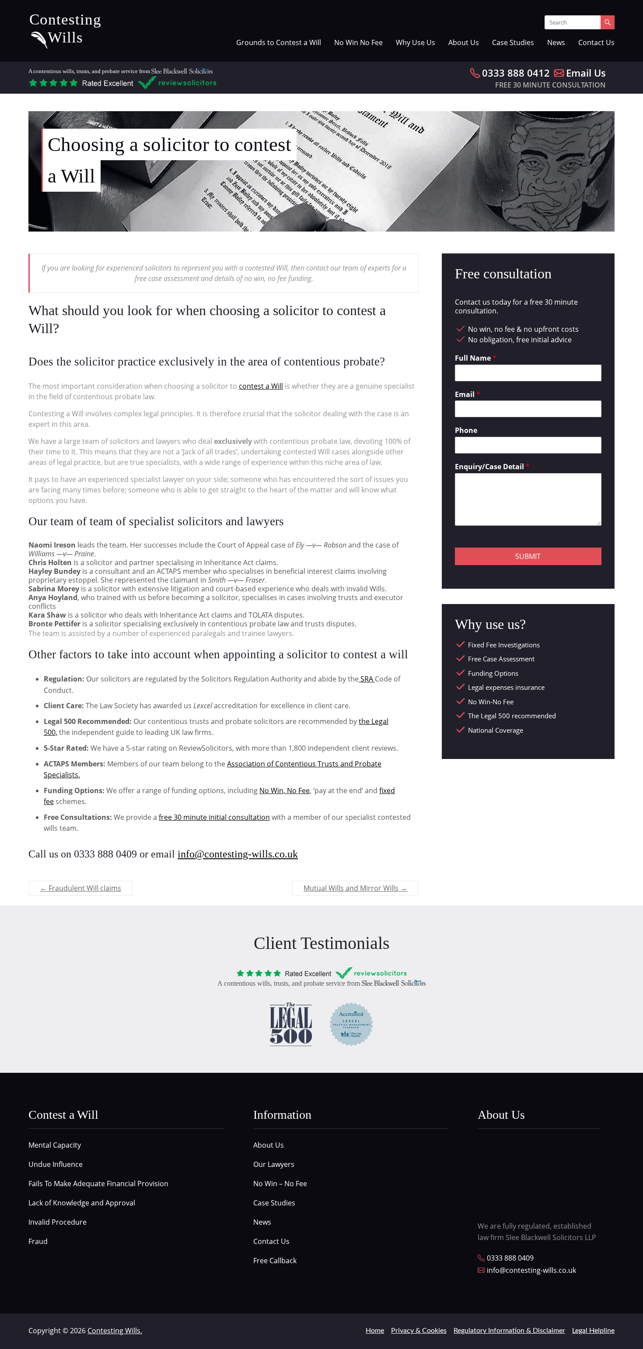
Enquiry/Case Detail (492, 466)
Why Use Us (415, 42)
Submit (528, 556)
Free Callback (275, 1260)
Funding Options (493, 673)
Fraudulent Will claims (80, 888)
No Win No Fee (358, 42)
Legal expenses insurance (506, 687)
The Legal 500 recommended (512, 715)
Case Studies (513, 42)
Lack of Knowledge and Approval (81, 1203)
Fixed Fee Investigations (504, 644)
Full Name (475, 358)
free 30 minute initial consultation (214, 817)
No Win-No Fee (491, 701)
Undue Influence (55, 1164)
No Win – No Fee (280, 1183)
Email (467, 394)
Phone (466, 430)
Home (375, 1330)
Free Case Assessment (501, 658)
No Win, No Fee (284, 790)
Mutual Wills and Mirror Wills (355, 888)
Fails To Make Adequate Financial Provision (98, 1183)
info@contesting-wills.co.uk (238, 854)
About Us (463, 42)
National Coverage (495, 730)
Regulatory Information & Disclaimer (509, 1330)
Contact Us (596, 42)
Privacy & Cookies (419, 1330)
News (556, 42)
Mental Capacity (54, 1145)
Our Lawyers (273, 1164)
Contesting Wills (65, 28)
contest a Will (261, 386)
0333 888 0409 (510, 1258)
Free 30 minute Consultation (550, 85)
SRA (367, 679)
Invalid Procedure (57, 1222)
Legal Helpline (593, 1330)
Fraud (38, 1241)
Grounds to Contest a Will (278, 42)
